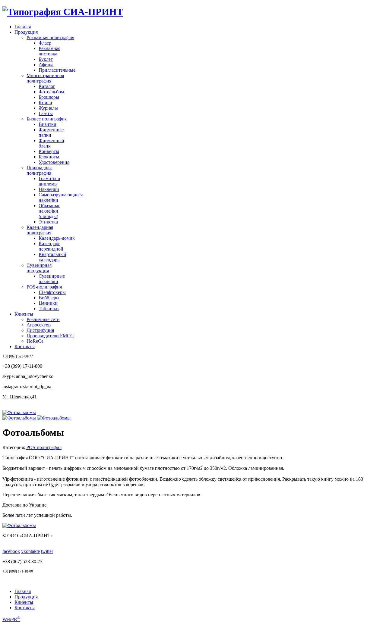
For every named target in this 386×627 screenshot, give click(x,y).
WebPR (11, 619)
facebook (11, 551)
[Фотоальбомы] (19, 412)
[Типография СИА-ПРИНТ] (62, 11)
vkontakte (30, 551)
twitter (47, 551)
